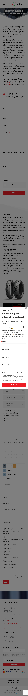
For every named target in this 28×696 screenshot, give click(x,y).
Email (4, 341)
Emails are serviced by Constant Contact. (10, 380)
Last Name (5, 357)
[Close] (26, 308)
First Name (5, 349)
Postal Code (5, 365)
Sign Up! (14, 385)
